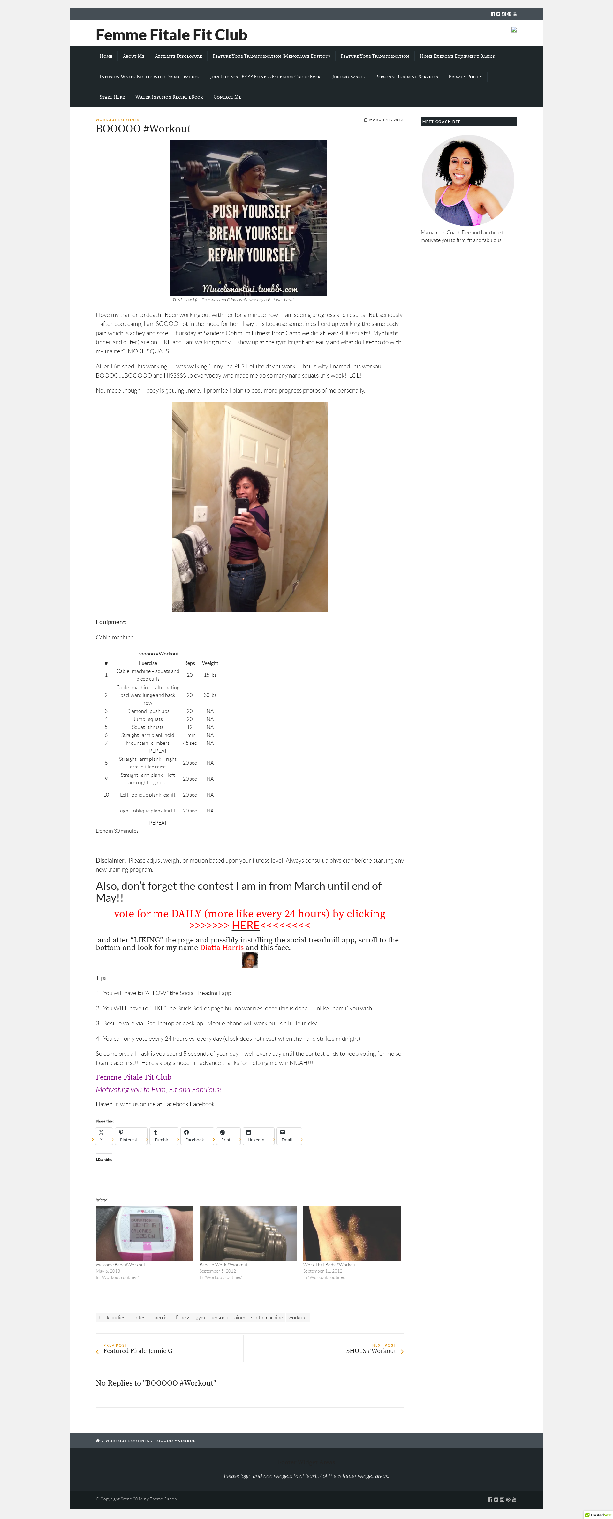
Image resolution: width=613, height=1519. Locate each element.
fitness (183, 1317)
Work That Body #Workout (330, 1264)
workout (297, 1317)
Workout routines (118, 120)
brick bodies (112, 1317)
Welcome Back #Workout (120, 1264)
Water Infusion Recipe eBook (169, 97)
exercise (161, 1317)
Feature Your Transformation (375, 56)
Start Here (112, 97)
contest (139, 1317)
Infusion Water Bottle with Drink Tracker (150, 76)
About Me (134, 56)
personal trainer (228, 1317)
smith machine (267, 1317)
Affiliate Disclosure (178, 56)
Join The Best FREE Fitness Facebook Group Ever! (266, 76)
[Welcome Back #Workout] (144, 1233)
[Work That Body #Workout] (352, 1233)
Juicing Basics (348, 76)
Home (106, 56)
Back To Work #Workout (224, 1264)
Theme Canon (163, 1498)
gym (200, 1317)
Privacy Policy (465, 76)
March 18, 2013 (386, 120)
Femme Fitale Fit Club (171, 34)
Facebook (202, 1104)
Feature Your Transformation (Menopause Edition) (271, 56)
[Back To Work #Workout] (248, 1233)
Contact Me (227, 97)
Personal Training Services (406, 76)
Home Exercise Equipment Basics (457, 56)
